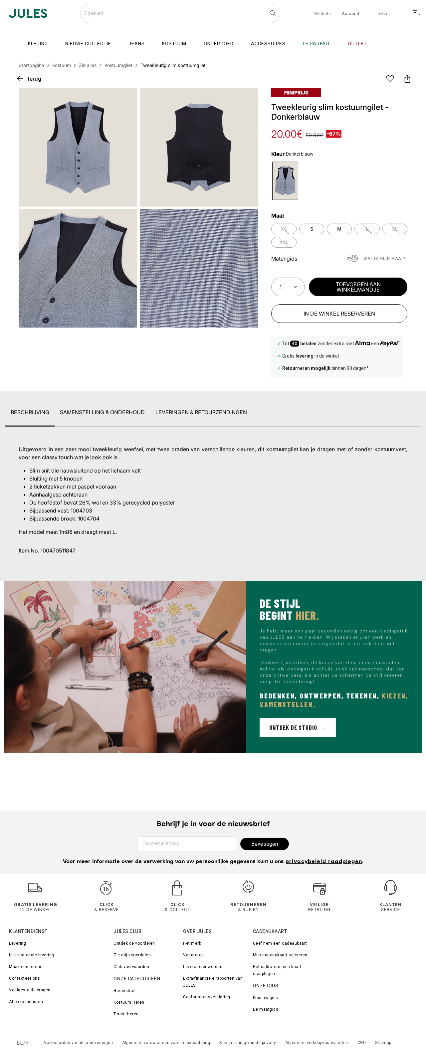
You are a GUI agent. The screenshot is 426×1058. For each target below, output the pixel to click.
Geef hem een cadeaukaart (280, 943)
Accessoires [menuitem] (268, 43)
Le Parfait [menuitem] (316, 43)
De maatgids (266, 1009)
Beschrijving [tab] (30, 412)
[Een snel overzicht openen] (247, 99)
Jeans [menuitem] (136, 43)
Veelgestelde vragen (30, 990)
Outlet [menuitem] (357, 43)
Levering (17, 943)
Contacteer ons (24, 978)
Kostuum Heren (128, 1002)
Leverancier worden (202, 966)
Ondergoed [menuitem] (219, 43)
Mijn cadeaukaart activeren (280, 955)
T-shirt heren (126, 1014)
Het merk (192, 943)
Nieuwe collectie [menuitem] (88, 43)
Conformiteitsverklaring (206, 997)
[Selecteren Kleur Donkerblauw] (285, 181)
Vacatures (193, 955)
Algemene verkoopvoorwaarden (316, 1042)
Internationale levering (31, 955)
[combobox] (180, 13)
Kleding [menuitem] (38, 43)
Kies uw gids (265, 997)
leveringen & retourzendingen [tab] (201, 412)
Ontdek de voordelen (134, 943)
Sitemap (383, 1042)
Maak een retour (25, 966)
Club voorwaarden (131, 966)
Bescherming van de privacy (247, 1042)
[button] (247, 99)
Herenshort (124, 990)
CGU (361, 1042)
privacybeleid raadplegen (324, 861)
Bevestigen (264, 844)
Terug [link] (34, 78)
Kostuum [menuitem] (174, 43)
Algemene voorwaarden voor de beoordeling (166, 1042)
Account (351, 14)
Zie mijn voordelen (132, 955)
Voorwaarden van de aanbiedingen (78, 1042)
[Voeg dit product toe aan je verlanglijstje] (390, 79)
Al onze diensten (26, 1001)
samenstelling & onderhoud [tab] (102, 412)
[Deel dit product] (407, 79)
